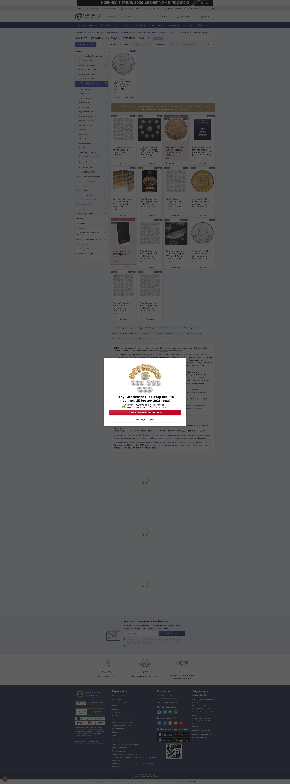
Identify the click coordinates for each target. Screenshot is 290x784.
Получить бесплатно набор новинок (145, 413)
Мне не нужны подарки (145, 420)
